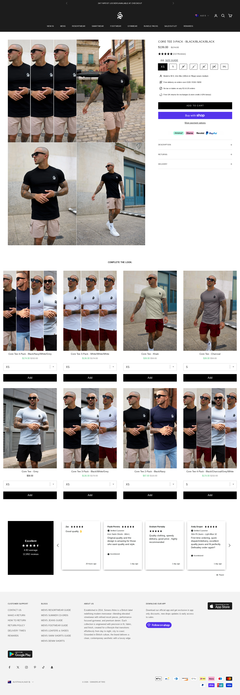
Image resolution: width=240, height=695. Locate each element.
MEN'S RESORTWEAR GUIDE (56, 610)
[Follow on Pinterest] (35, 667)
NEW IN (50, 26)
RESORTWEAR (78, 26)
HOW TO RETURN (17, 620)
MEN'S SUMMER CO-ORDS (54, 615)
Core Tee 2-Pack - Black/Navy (150, 471)
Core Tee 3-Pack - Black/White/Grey (90, 471)
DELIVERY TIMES (17, 630)
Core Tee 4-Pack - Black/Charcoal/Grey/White (210, 471)
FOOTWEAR (115, 26)
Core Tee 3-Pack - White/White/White (90, 354)
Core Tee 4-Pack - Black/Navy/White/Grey (30, 354)
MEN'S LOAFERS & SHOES (55, 630)
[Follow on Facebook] (9, 667)
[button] (195, 54)
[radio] (162, 67)
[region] (144, 545)
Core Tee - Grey (30, 471)
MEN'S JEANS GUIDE (52, 620)
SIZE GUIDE (171, 60)
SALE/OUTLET (170, 26)
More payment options (195, 123)
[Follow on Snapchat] (52, 667)
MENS (62, 26)
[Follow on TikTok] (43, 667)
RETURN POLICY (16, 625)
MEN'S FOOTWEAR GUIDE (54, 625)
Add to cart (195, 106)
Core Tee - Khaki (150, 354)
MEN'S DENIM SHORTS (53, 641)
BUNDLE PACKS (151, 26)
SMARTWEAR (98, 26)
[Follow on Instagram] (26, 667)
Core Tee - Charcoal (210, 354)
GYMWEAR (132, 26)
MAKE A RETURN (16, 615)
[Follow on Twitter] (18, 667)
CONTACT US (14, 610)
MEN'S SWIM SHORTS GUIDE (56, 636)
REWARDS (188, 26)
